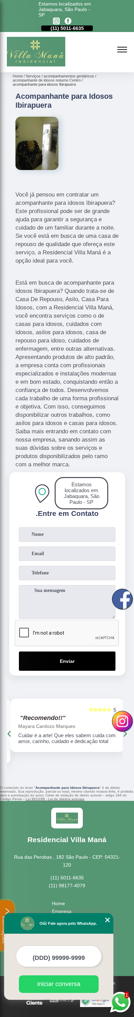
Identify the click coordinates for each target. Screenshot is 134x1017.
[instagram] (56, 21)
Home (58, 903)
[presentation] (9, 732)
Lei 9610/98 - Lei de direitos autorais (55, 799)
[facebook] (68, 21)
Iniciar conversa (58, 984)
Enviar (67, 661)
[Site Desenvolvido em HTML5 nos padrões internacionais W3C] (62, 1000)
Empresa (61, 911)
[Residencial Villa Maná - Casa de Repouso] (36, 64)
